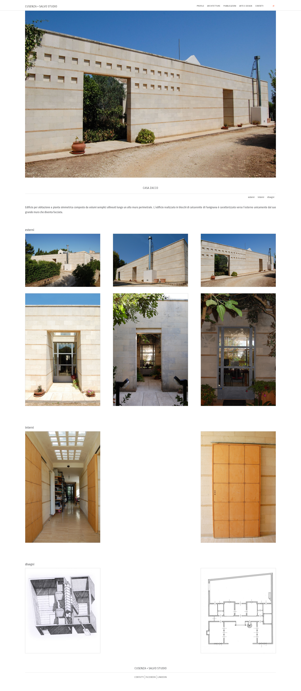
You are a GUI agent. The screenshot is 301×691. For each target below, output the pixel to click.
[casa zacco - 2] (150, 260)
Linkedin (162, 677)
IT (273, 6)
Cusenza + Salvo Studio (41, 6)
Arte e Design (245, 6)
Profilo (200, 6)
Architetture (213, 6)
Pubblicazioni (229, 6)
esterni (251, 197)
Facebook (151, 677)
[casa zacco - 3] (238, 260)
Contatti (259, 6)
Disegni (270, 197)
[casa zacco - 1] (62, 260)
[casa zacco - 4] (62, 349)
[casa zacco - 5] (150, 349)
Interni (261, 197)
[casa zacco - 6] (238, 349)
